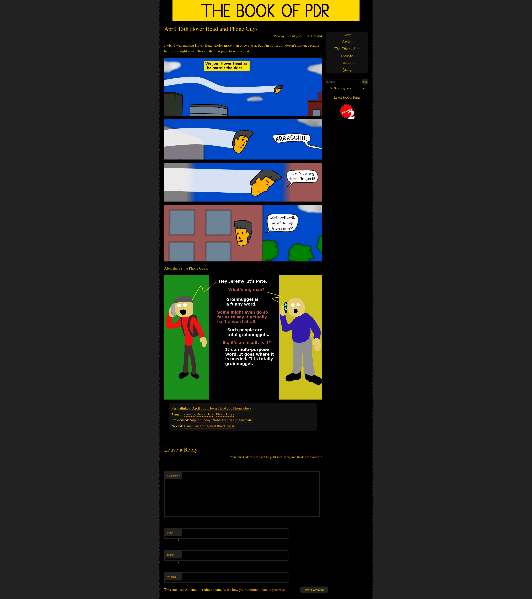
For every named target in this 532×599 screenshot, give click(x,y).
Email (173, 555)
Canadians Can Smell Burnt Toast (209, 425)
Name (173, 533)
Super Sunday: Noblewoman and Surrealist (222, 419)
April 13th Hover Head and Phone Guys (221, 408)
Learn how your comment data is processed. (255, 589)
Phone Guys (225, 413)
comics (189, 413)
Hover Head (205, 413)
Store (347, 70)
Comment (173, 475)
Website (171, 576)
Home (347, 35)
